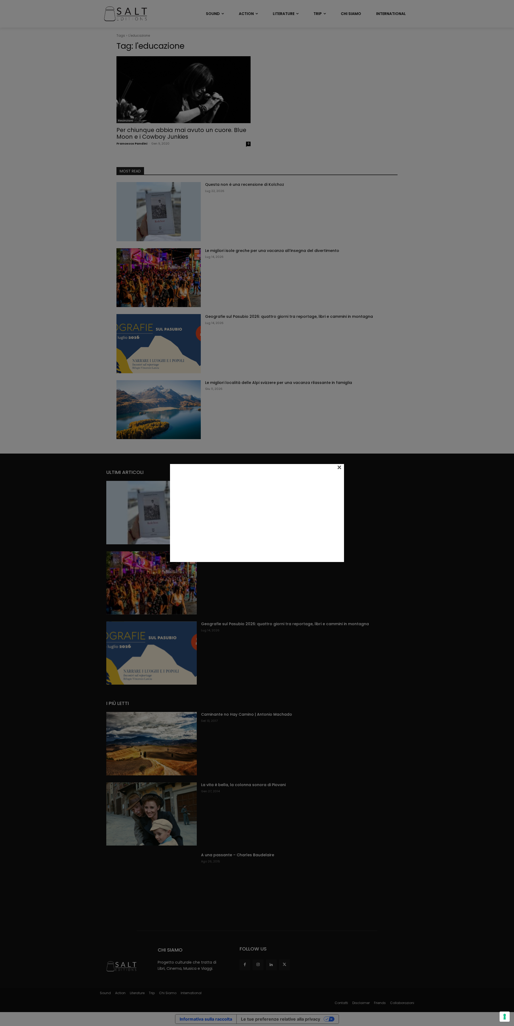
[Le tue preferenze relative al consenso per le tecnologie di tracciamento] (505, 1017)
